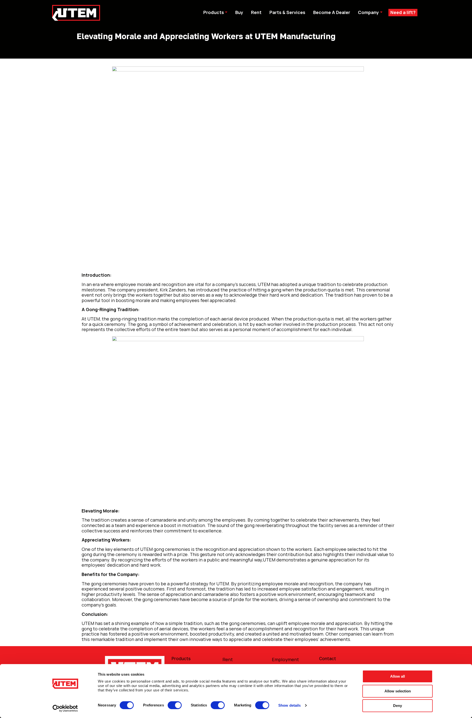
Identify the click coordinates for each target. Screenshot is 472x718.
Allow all (397, 676)
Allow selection (397, 691)
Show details (289, 705)
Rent (227, 659)
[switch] (175, 705)
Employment (285, 659)
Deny (397, 705)
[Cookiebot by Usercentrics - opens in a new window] (65, 708)
